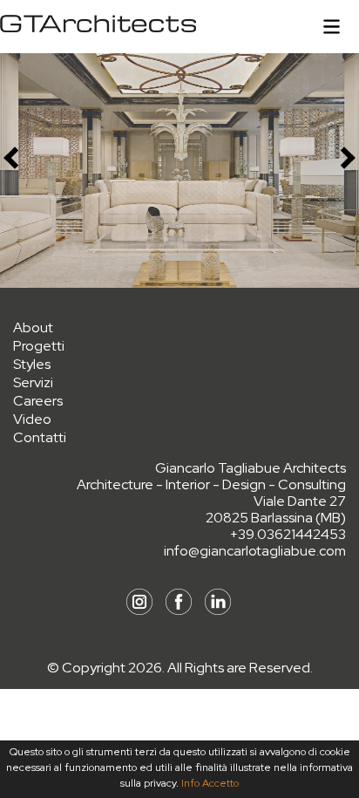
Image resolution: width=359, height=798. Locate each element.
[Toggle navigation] (331, 26)
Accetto (220, 783)
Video (32, 419)
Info (190, 783)
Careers (38, 401)
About (33, 327)
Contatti (39, 437)
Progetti (38, 346)
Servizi (33, 382)
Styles (32, 364)
